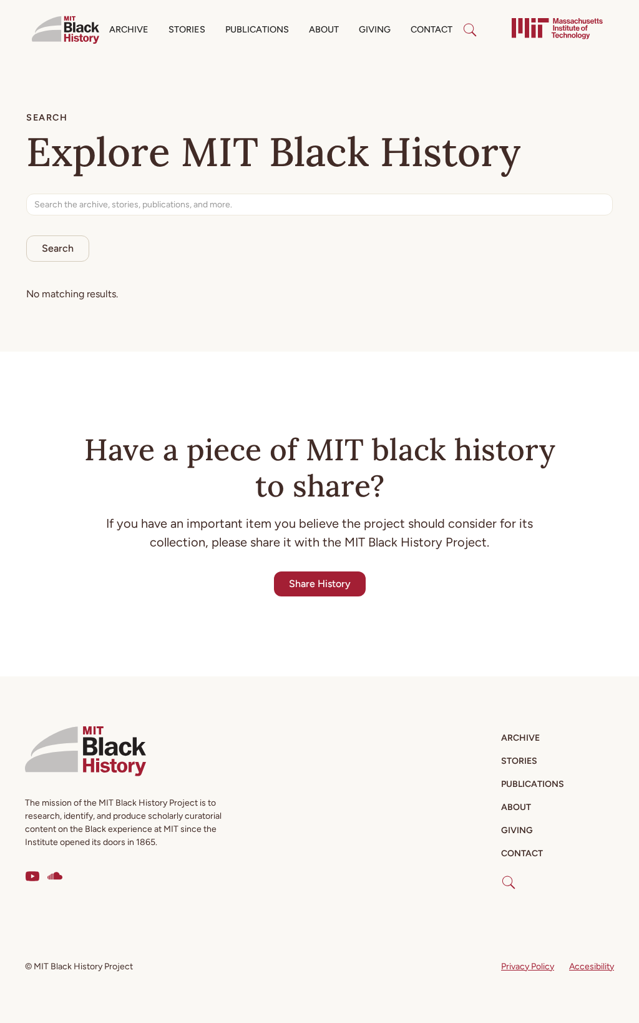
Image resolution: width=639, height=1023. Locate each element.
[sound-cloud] (54, 876)
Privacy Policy (527, 966)
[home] (65, 30)
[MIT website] (557, 30)
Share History (320, 584)
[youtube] (32, 876)
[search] (469, 30)
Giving (375, 29)
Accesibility (591, 966)
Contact (431, 29)
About (324, 29)
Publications (257, 29)
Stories (186, 29)
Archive (129, 29)
